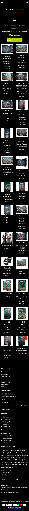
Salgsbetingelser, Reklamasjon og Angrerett (14, 487)
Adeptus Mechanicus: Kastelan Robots (7, 169)
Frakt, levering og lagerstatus (9, 492)
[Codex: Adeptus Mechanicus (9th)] (22, 341)
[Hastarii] (22, 263)
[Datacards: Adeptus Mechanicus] (7, 261)
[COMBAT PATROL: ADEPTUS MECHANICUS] (22, 313)
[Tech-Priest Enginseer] (7, 210)
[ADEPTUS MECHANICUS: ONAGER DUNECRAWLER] (22, 236)
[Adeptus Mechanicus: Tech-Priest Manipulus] (7, 133)
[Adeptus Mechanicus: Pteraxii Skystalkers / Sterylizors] (22, 209)
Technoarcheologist (7, 246)
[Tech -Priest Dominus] (22, 186)
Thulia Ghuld (7, 294)
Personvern (4, 489)
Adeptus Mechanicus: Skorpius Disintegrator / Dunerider (22, 117)
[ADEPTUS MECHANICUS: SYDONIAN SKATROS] (22, 285)
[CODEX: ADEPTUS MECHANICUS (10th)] (7, 313)
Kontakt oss (4, 485)
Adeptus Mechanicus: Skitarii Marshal (7, 196)
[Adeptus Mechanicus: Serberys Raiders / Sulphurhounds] (22, 132)
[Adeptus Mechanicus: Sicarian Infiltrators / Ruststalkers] (22, 48)
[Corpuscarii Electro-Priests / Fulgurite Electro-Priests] (7, 104)
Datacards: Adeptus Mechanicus (7, 270)
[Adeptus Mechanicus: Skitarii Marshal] (7, 187)
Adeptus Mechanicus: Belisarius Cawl (22, 173)
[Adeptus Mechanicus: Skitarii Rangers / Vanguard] (7, 76)
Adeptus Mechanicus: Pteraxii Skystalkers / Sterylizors (22, 221)
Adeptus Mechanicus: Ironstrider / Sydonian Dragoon (7, 61)
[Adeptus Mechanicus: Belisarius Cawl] (22, 162)
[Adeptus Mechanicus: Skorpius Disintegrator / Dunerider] (22, 105)
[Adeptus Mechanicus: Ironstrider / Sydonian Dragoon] (7, 49)
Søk (2, 483)
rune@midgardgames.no (8, 396)
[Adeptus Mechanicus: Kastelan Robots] (7, 160)
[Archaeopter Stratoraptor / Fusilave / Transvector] (7, 341)
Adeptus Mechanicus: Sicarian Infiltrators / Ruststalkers (22, 60)
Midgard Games (15, 501)
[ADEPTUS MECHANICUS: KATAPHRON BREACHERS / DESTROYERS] (22, 76)
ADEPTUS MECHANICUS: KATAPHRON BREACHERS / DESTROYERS (21, 89)
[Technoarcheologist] (7, 238)
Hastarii (21, 271)
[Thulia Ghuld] (7, 285)
